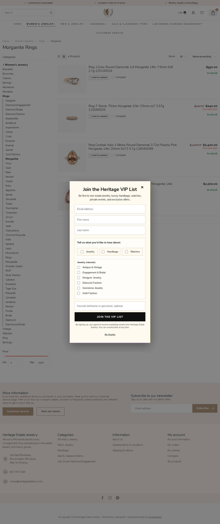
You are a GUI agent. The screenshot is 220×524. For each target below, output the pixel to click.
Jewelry (90, 251)
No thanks (110, 334)
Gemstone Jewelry (92, 288)
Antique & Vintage (92, 267)
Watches (135, 251)
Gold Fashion (89, 293)
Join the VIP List (110, 316)
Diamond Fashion (92, 282)
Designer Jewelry (91, 277)
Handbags (112, 251)
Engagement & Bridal (94, 272)
